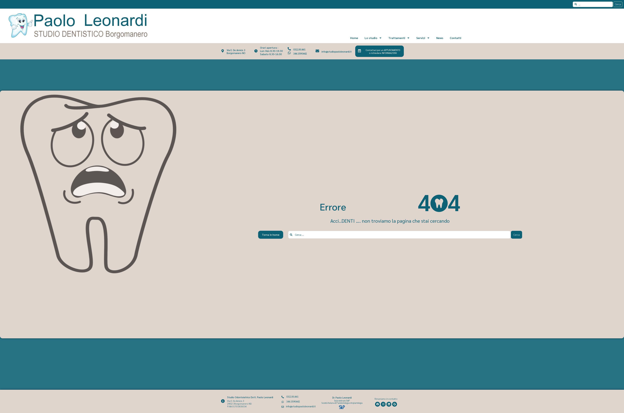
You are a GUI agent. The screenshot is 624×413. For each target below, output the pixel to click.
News (439, 38)
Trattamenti (396, 38)
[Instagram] (383, 404)
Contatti (455, 38)
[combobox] (593, 4)
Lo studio (371, 38)
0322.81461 (299, 49)
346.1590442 (300, 53)
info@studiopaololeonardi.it (337, 51)
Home (354, 38)
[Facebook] (377, 404)
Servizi (420, 38)
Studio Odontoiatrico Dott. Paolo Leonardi (250, 397)
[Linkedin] (388, 404)
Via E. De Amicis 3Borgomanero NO (236, 51)
